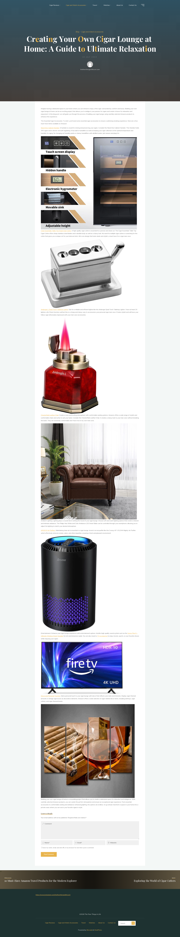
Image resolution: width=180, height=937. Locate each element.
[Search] (133, 923)
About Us (101, 923)
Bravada (89, 930)
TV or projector (102, 636)
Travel (83, 923)
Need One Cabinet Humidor (50, 128)
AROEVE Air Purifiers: (48, 530)
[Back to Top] (172, 929)
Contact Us (112, 923)
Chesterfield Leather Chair (50, 415)
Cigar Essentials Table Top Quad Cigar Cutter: (56, 231)
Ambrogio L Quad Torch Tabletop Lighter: (54, 309)
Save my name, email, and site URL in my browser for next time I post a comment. (68, 848)
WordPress (98, 930)
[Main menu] (142, 5)
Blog (77, 32)
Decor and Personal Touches (50, 696)
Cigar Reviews (50, 923)
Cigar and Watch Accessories (92, 32)
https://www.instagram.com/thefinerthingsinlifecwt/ (53, 895)
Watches (92, 923)
